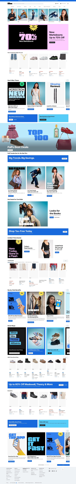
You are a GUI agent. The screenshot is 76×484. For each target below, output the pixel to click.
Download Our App (11, 461)
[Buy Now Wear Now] (36, 93)
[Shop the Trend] (17, 177)
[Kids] (33, 15)
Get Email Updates (17, 477)
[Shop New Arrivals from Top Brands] (17, 338)
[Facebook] (49, 471)
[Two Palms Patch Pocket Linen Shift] (63, 270)
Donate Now (68, 461)
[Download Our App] (17, 443)
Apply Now (56, 0)
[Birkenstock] (36, 338)
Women (25, 6)
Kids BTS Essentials (56, 217)
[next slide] (66, 58)
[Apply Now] (17, 303)
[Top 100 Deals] (38, 137)
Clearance (12, 6)
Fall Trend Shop (64, 158)
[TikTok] (56, 471)
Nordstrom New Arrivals (12, 111)
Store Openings (17, 480)
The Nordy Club (17, 471)
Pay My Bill (32, 472)
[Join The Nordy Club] (36, 303)
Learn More (15, 119)
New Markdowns (52, 42)
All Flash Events (27, 251)
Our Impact (24, 470)
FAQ (7, 478)
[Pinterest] (52, 471)
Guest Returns (8, 471)
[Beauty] (63, 15)
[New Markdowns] (28, 37)
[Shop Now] (28, 213)
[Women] (12, 15)
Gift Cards (8, 475)
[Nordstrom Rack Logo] (10, 3)
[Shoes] (43, 15)
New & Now (19, 6)
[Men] (22, 15)
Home (60, 6)
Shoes (40, 6)
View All (66, 357)
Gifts (64, 6)
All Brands (16, 474)
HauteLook (41, 471)
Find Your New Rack (43, 119)
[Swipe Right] (67, 80)
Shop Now (11, 119)
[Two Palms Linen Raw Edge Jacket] (53, 270)
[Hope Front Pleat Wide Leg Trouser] (43, 270)
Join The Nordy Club (30, 322)
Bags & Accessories (47, 6)
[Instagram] (54, 471)
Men (30, 6)
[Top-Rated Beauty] (55, 93)
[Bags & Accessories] (53, 15)
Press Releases (41, 474)
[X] (51, 471)
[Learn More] (36, 443)
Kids (35, 6)
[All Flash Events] (15, 249)
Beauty (54, 6)
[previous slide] (8, 58)
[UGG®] (55, 338)
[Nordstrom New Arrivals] (17, 93)
